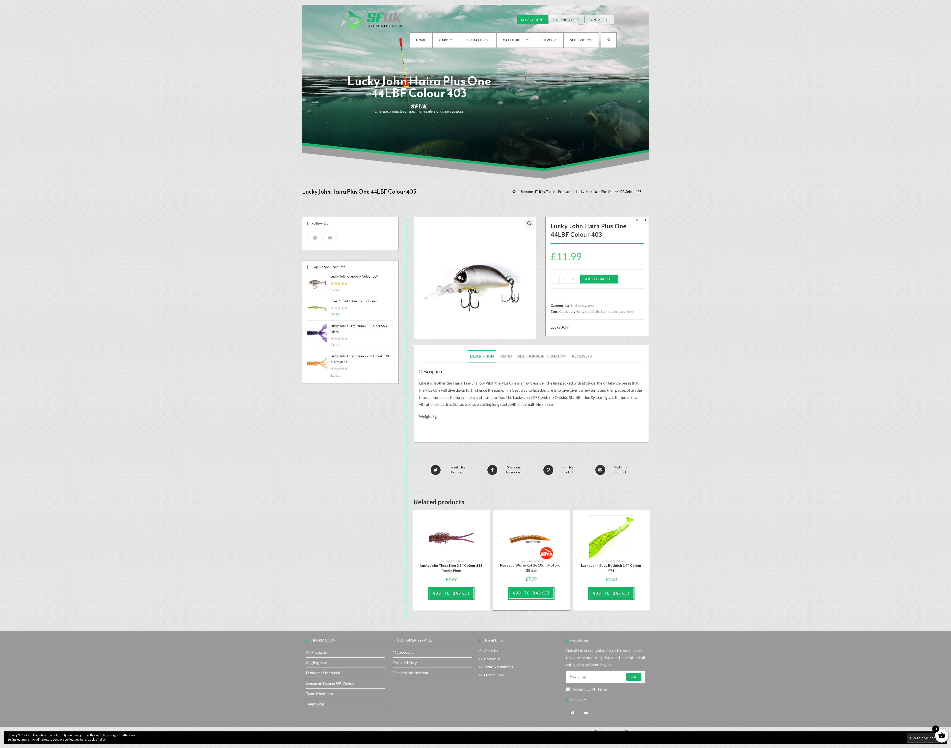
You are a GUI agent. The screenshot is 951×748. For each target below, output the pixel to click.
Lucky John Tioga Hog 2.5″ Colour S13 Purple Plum (451, 568)
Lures (590, 306)
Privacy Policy (494, 675)
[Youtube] (330, 237)
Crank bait (566, 311)
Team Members (319, 693)
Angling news (317, 662)
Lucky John (609, 311)
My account (403, 652)
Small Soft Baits (455, 561)
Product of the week (323, 672)
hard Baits (592, 311)
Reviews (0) (582, 356)
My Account (532, 20)
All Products (316, 652)
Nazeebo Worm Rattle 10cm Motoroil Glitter (531, 567)
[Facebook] (315, 237)
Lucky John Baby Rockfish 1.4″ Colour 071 (611, 568)
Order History (405, 662)
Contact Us (599, 20)
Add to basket (599, 279)
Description (482, 356)
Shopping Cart (566, 20)
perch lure (625, 311)
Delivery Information (410, 672)
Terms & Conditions (498, 667)
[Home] (514, 192)
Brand (506, 356)
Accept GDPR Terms (590, 689)
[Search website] (608, 40)
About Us (491, 651)
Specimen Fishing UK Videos (330, 683)
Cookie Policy (97, 739)
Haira (579, 311)
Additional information (542, 356)
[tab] (482, 356)
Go (633, 677)
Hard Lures (577, 306)
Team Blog (315, 703)
